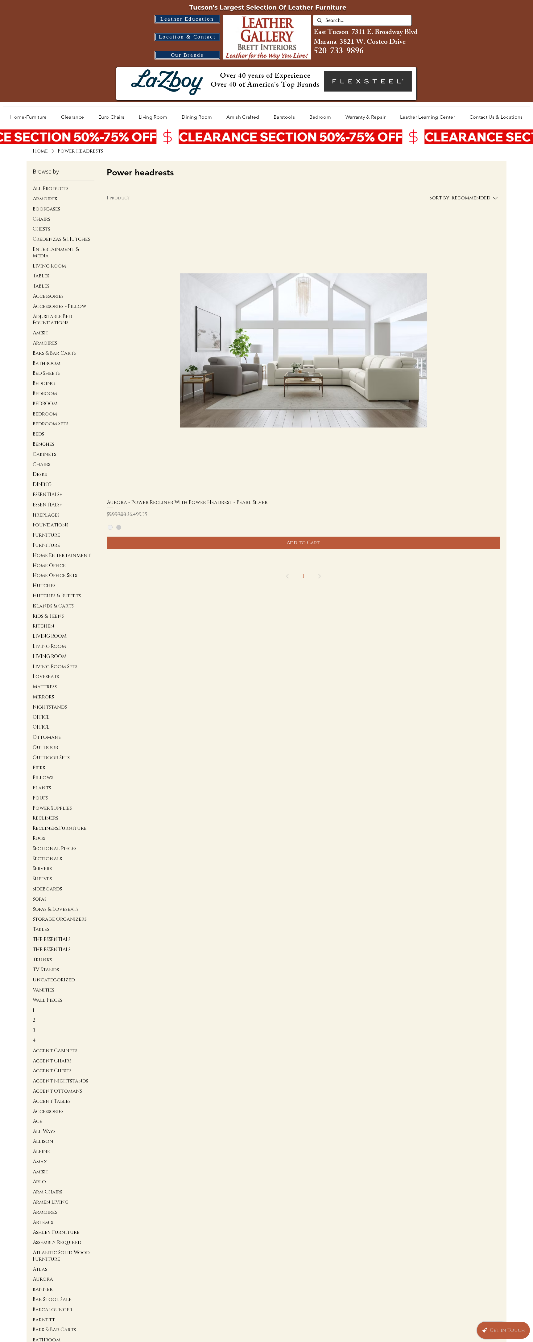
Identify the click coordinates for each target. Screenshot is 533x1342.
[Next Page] (319, 576)
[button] (153, 117)
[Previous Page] (287, 576)
